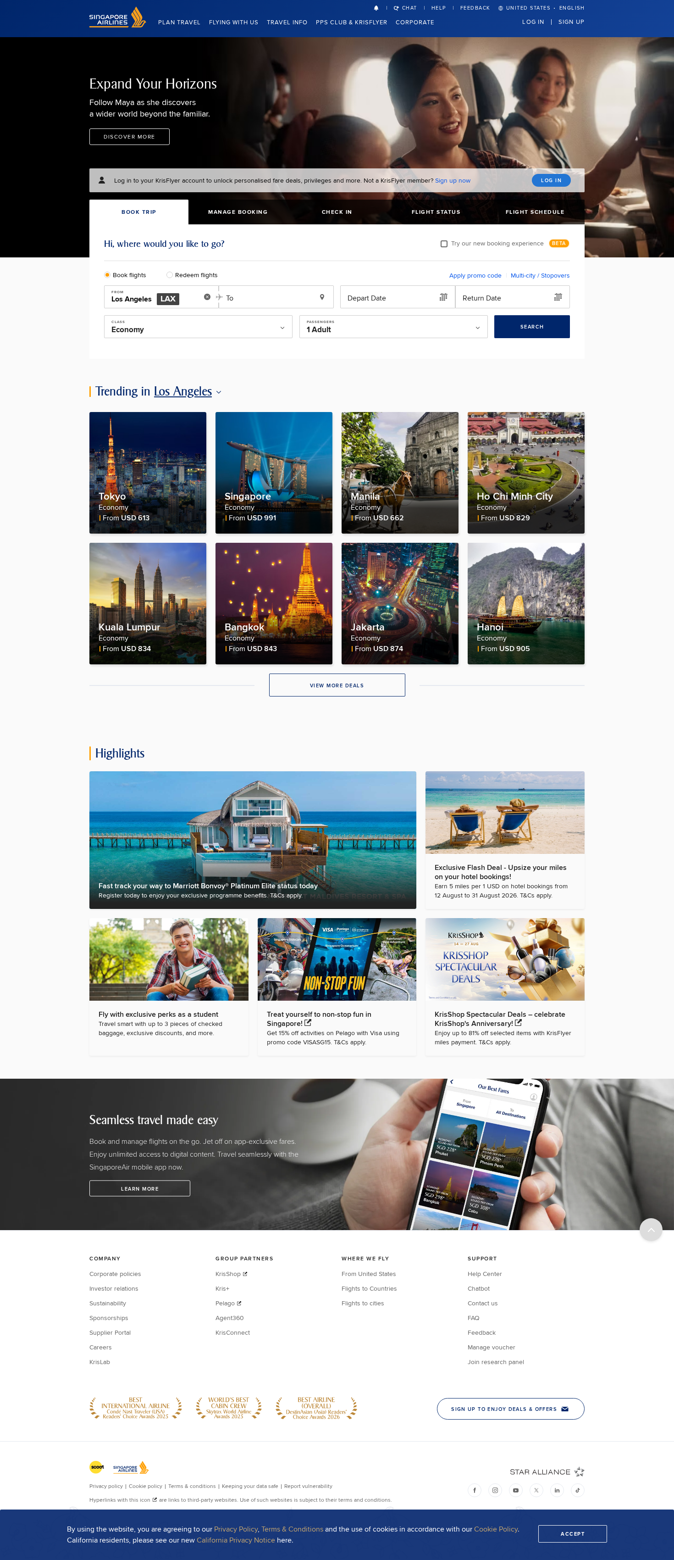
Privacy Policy (236, 1529)
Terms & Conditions (292, 1529)
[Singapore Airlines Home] (117, 25)
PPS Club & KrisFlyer (351, 22)
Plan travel (179, 22)
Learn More (140, 1188)
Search (532, 326)
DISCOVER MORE (129, 136)
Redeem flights (196, 274)
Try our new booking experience (497, 243)
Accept (573, 1534)
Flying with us (234, 22)
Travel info (287, 22)
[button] (380, 8)
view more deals (337, 685)
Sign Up (571, 21)
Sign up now (452, 180)
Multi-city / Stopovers (540, 275)
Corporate (415, 22)
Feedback (475, 7)
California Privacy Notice (236, 1540)
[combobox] (155, 297)
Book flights (129, 274)
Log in (533, 21)
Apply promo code (475, 275)
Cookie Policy (496, 1529)
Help (438, 7)
